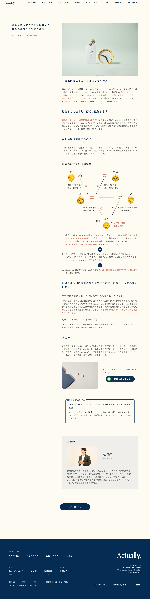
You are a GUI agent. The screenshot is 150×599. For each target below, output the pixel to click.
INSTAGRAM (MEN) (100, 585)
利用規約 (12, 582)
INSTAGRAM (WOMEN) (120, 585)
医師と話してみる (122, 379)
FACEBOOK (137, 585)
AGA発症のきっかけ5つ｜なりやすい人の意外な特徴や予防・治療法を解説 (99, 406)
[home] (9, 2)
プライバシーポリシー (31, 582)
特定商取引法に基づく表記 (57, 582)
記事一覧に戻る (75, 507)
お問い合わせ (66, 571)
